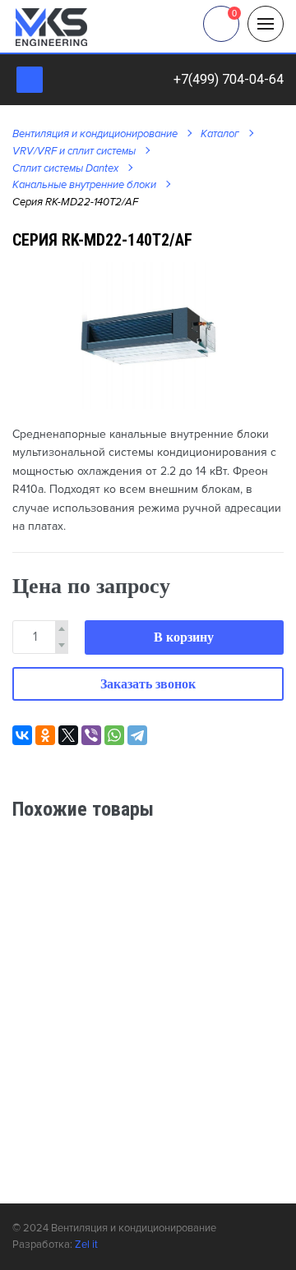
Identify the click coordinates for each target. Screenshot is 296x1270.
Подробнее (236, 949)
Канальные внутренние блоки (84, 184)
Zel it (86, 1244)
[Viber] (91, 735)
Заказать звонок (148, 684)
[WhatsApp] (114, 735)
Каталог (220, 133)
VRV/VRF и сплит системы (74, 151)
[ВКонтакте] (22, 735)
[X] (68, 735)
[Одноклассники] (45, 735)
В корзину (184, 637)
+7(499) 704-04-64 (228, 79)
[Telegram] (137, 735)
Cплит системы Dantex (65, 168)
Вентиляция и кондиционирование (95, 133)
